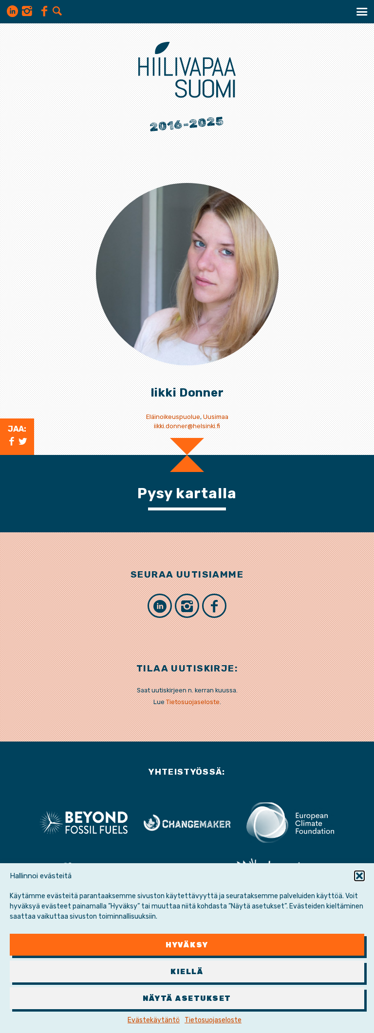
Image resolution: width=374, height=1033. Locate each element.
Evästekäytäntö (154, 1020)
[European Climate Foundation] (290, 822)
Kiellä (187, 971)
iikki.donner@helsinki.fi (187, 426)
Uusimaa (215, 416)
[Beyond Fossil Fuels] (83, 822)
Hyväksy (187, 945)
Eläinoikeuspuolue (173, 416)
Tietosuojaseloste (213, 1020)
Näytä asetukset (187, 998)
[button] (359, 876)
